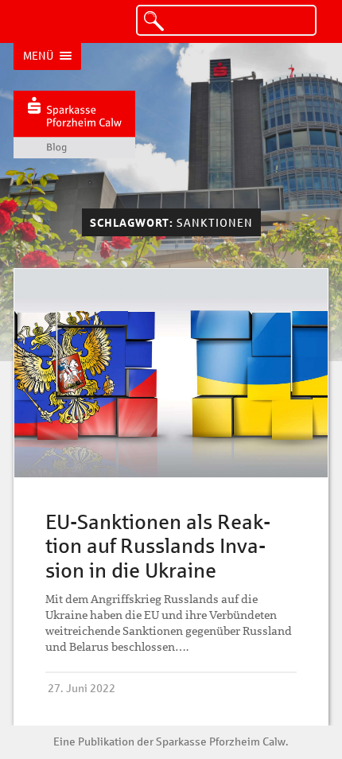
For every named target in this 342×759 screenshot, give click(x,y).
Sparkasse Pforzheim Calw (221, 741)
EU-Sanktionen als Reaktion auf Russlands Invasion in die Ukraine (157, 546)
